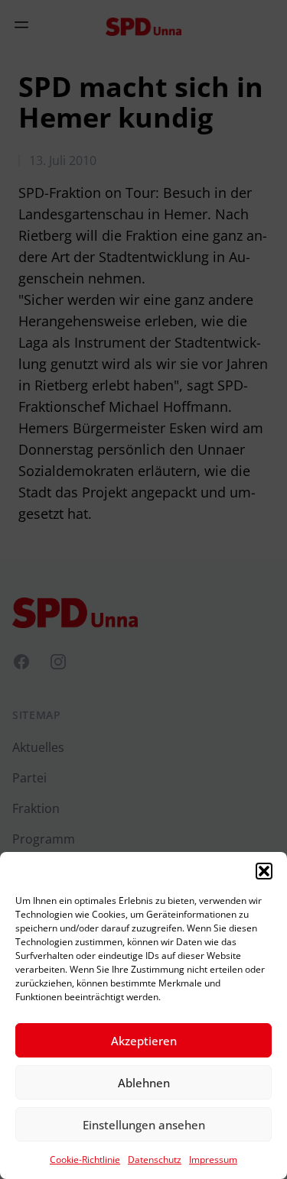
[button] (264, 871)
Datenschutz (154, 1159)
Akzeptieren (144, 1040)
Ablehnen (144, 1082)
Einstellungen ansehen (144, 1124)
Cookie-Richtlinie (85, 1159)
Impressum (213, 1159)
